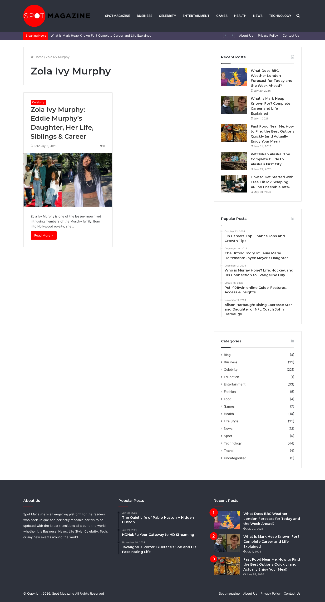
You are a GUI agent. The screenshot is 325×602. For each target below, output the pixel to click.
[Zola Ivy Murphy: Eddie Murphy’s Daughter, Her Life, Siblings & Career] (68, 180)
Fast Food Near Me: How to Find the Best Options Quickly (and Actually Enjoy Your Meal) (271, 564)
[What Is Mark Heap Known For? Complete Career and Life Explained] (234, 105)
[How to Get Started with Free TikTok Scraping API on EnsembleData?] (234, 183)
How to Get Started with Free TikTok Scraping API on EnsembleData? (272, 182)
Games (221, 16)
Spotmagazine (117, 16)
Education (231, 377)
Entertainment (196, 16)
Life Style (231, 421)
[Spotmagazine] (56, 16)
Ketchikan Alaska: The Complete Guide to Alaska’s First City (270, 159)
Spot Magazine (63, 593)
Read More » (43, 235)
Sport (228, 436)
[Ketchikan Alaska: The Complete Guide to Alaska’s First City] (234, 161)
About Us (246, 35)
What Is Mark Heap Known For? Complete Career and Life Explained (101, 35)
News (257, 16)
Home (38, 57)
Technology (280, 16)
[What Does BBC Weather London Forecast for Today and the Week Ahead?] (234, 77)
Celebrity (167, 16)
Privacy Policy (268, 35)
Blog (227, 355)
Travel (228, 451)
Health (240, 16)
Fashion (230, 392)
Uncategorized (235, 458)
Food (227, 399)
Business (144, 16)
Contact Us (291, 35)
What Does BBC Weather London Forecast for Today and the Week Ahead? (271, 519)
